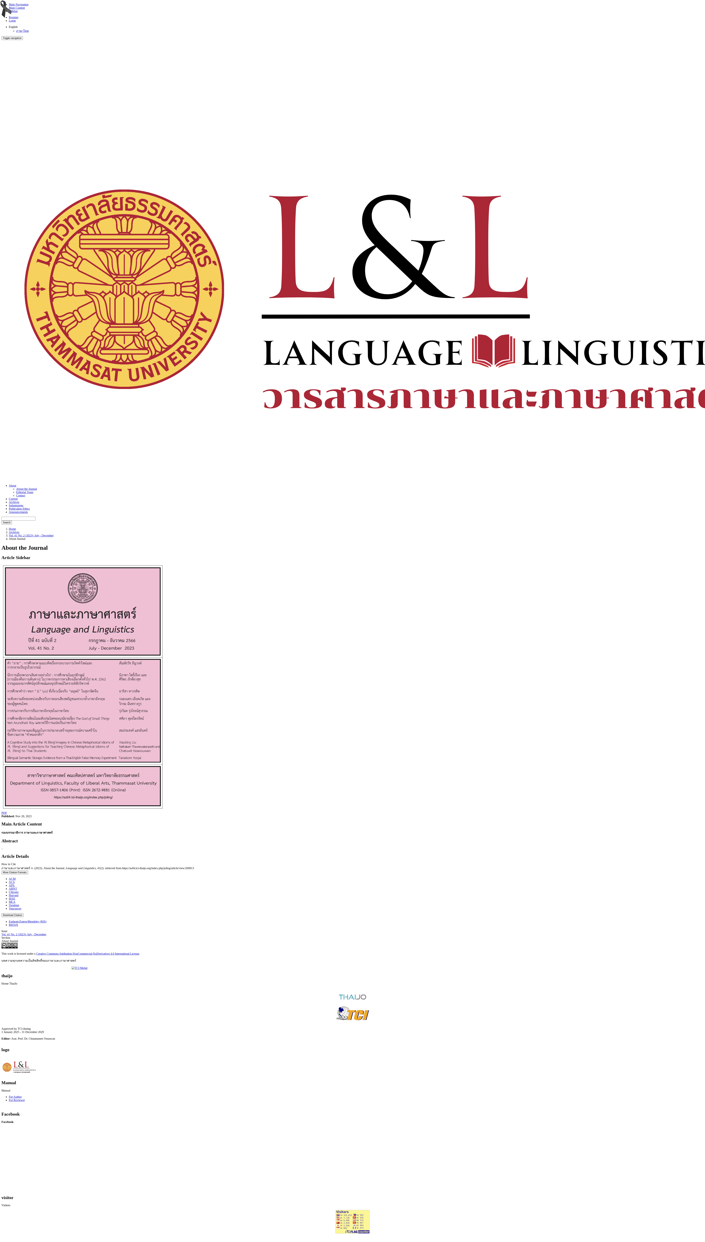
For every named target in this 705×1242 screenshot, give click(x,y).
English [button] (13, 26)
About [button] (12, 485)
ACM (12, 878)
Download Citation (12, 915)
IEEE (12, 898)
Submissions (16, 505)
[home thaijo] (352, 998)
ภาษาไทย (22, 30)
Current (13, 498)
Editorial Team (24, 492)
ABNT (13, 888)
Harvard (13, 895)
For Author (15, 1096)
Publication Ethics (19, 508)
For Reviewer (17, 1100)
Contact (20, 495)
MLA (12, 901)
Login (12, 20)
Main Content (17, 7)
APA (12, 885)
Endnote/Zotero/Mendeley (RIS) (27, 921)
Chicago (14, 892)
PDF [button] (4, 812)
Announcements (18, 512)
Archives (14, 502)
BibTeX (13, 924)
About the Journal (26, 488)
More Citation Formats (15, 872)
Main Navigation (18, 4)
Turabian (14, 905)
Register (13, 17)
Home (12, 528)
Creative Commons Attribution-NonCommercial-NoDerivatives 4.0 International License (87, 953)
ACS (12, 882)
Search (6, 522)
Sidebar (13, 11)
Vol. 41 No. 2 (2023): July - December (31, 535)
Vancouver (15, 908)
